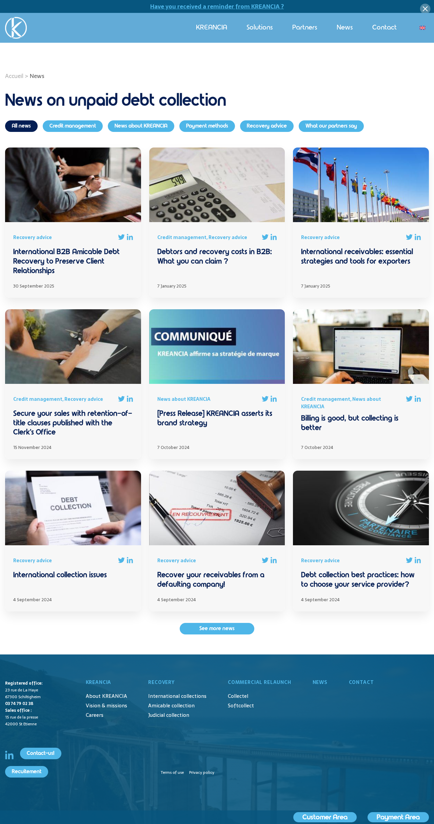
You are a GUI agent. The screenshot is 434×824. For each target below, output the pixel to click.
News (345, 27)
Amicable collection (171, 705)
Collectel (238, 696)
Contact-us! (41, 753)
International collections (177, 696)
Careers (94, 715)
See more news (217, 628)
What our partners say (331, 126)
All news (21, 126)
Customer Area (325, 817)
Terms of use (172, 772)
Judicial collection (168, 715)
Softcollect (241, 705)
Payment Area (398, 817)
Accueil (14, 76)
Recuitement (26, 771)
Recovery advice (267, 126)
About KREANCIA (106, 696)
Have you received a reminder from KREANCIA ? (217, 6)
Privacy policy (201, 772)
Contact (384, 27)
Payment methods (207, 126)
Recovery (161, 682)
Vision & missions (106, 705)
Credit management (73, 126)
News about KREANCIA (141, 126)
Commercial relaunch (259, 682)
